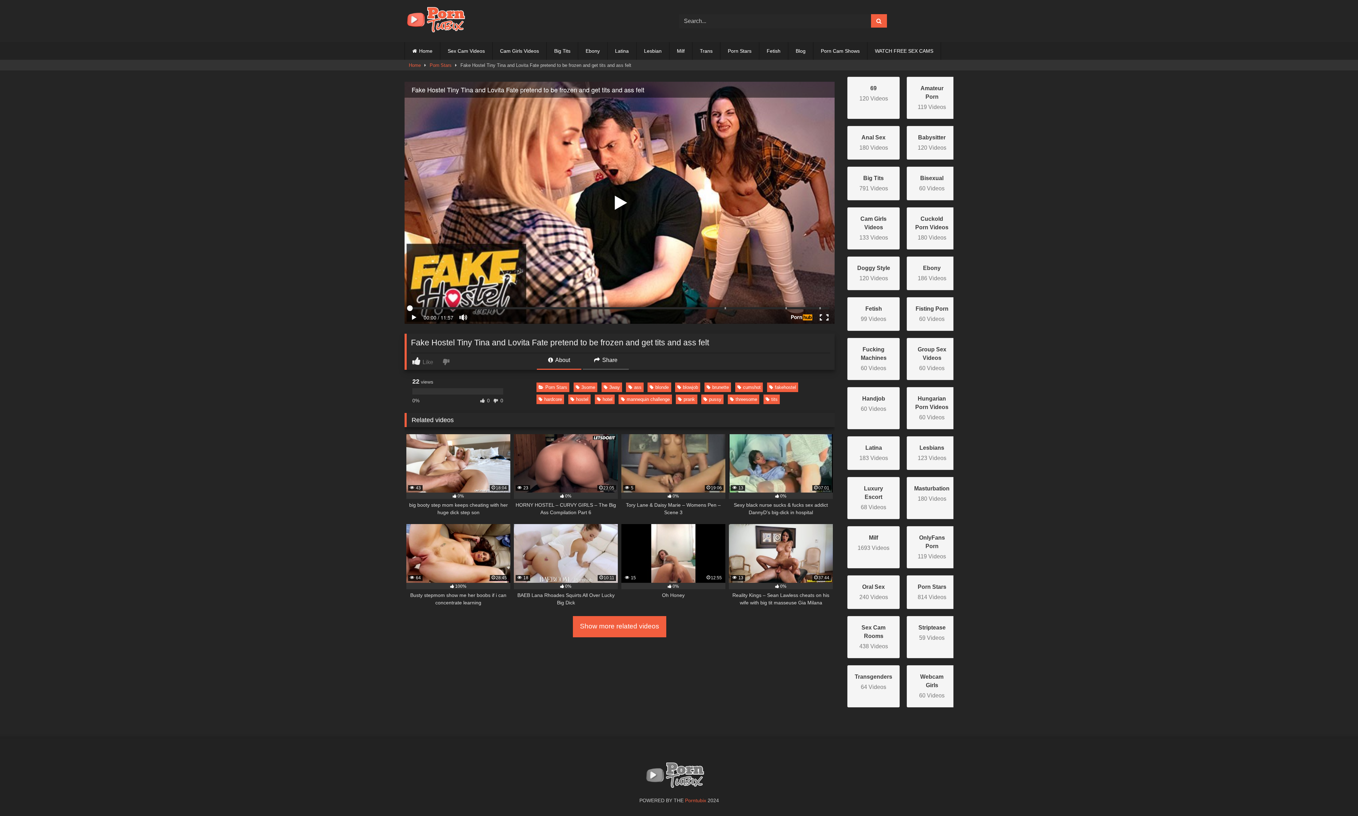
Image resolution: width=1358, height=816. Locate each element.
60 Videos (874, 358)
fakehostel (785, 387)
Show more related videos (619, 626)
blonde (662, 387)
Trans (706, 51)
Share (609, 360)
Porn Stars (739, 51)
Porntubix (695, 800)
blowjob (690, 387)
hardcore (553, 399)
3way (614, 387)
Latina (622, 51)
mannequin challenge (648, 399)
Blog (801, 51)
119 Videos (932, 97)
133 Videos (873, 228)
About (562, 360)
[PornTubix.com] (440, 21)
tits (774, 399)
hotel (608, 399)
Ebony (593, 51)
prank (689, 399)
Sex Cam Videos (466, 51)
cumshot (752, 387)
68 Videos (873, 497)
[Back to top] (1336, 795)
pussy (715, 399)
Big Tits (562, 51)
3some (588, 387)
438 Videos (873, 637)
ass (638, 387)
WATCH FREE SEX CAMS (904, 51)
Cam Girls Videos (519, 51)
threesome (746, 399)
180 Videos (931, 228)
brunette (720, 387)
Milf (681, 51)
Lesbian (653, 51)
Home (426, 51)
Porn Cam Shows (840, 51)
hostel (582, 399)
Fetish (773, 51)
